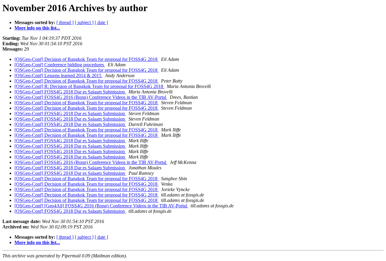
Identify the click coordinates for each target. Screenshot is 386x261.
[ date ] (101, 22)
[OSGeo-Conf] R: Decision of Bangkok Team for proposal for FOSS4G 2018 (89, 86)
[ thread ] (65, 22)
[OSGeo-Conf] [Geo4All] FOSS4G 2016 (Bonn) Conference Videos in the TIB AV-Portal (101, 205)
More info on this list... (37, 27)
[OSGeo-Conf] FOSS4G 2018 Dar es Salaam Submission (70, 91)
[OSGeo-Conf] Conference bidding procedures (59, 64)
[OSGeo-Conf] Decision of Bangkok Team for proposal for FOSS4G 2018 (86, 59)
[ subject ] (84, 22)
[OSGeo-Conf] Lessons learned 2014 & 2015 (58, 75)
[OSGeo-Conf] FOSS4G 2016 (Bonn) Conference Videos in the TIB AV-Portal (90, 97)
